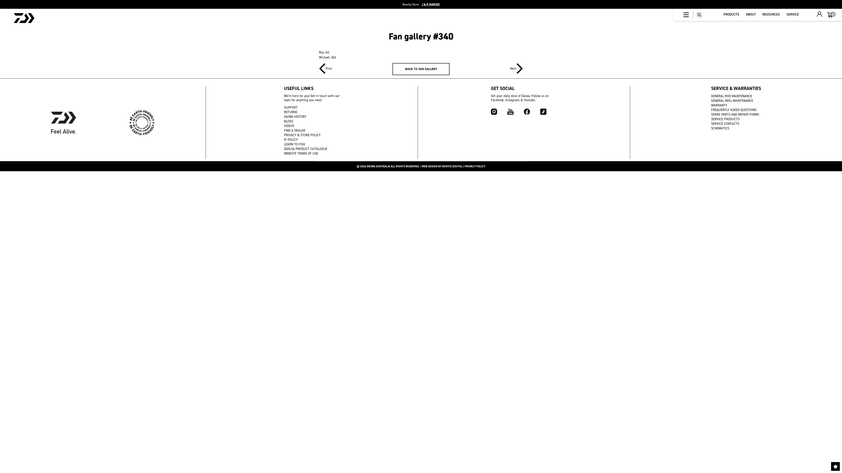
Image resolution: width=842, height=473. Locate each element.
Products (731, 14)
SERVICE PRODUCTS (725, 119)
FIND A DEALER (294, 130)
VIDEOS (289, 126)
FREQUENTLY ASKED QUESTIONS (733, 110)
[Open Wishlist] (835, 466)
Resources (771, 14)
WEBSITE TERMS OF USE (301, 153)
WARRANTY (719, 105)
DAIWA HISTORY (295, 117)
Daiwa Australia (378, 166)
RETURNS (290, 112)
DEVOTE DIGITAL (452, 166)
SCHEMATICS (720, 128)
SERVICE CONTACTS (725, 124)
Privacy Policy (475, 166)
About (751, 14)
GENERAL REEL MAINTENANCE (732, 101)
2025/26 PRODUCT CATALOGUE (305, 149)
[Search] (699, 15)
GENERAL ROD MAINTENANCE (731, 96)
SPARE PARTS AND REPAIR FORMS (735, 114)
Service (793, 14)
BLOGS (288, 121)
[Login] (819, 14)
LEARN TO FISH (294, 144)
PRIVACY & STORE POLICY (302, 135)
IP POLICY (291, 140)
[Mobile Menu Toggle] (686, 15)
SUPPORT (291, 107)
